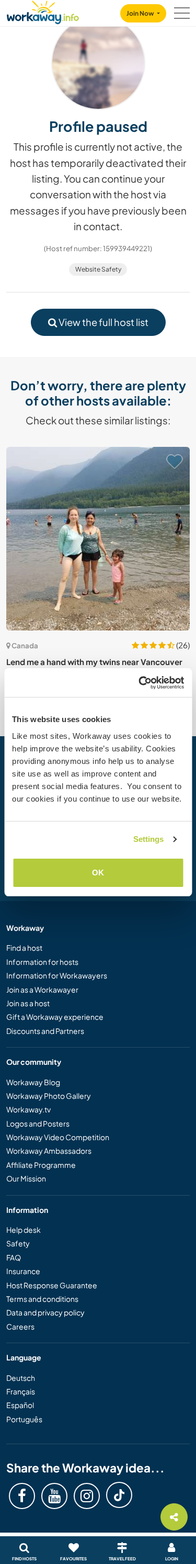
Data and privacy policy (45, 1312)
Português (24, 1419)
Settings (148, 839)
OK (98, 872)
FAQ (13, 1257)
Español (20, 1405)
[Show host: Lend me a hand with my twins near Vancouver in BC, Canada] (98, 539)
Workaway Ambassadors (48, 1150)
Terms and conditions (42, 1298)
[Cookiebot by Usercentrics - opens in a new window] (139, 683)
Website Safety (98, 269)
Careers (20, 1326)
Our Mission (26, 1178)
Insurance (23, 1271)
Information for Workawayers (56, 975)
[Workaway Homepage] (42, 11)
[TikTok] (119, 1495)
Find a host (24, 947)
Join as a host (28, 1003)
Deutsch (20, 1377)
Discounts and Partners (45, 1031)
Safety (18, 1243)
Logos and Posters (38, 1123)
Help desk (23, 1229)
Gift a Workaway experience (54, 1016)
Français (20, 1391)
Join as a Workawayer (42, 989)
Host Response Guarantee (51, 1285)
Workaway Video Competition (57, 1137)
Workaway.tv (28, 1109)
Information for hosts (42, 961)
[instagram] (87, 1496)
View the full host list (102, 322)
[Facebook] (22, 1496)
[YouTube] (54, 1496)
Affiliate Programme (41, 1164)
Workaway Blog (33, 1082)
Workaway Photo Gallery (48, 1095)
